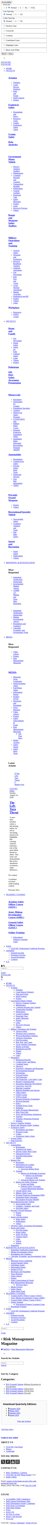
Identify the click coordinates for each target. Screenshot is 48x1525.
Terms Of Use (31, 1523)
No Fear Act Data (13, 1514)
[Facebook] (8, 1463)
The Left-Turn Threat (14, 807)
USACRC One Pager (14, 1447)
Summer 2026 (14, 1409)
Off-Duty (29, 1391)
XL (26, 8)
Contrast (9, 36)
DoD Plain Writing (13, 1508)
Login (3, 973)
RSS (7, 1384)
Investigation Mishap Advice (18, 586)
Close (11, 54)
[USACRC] (6, 62)
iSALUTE (10, 1512)
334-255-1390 (30, 1485)
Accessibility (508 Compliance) (18, 1499)
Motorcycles (19, 784)
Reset (4, 54)
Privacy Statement (17, 1523)
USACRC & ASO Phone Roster (18, 1475)
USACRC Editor (14, 790)
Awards (27, 1393)
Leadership (10, 1451)
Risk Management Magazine (18, 660)
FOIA (8, 1510)
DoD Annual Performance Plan (18, 1501)
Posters (16, 656)
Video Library (16, 653)
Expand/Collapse (16, 1384)
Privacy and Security (14, 1517)
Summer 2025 (14, 1413)
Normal (14, 8)
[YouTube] (13, 1463)
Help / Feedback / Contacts (16, 1473)
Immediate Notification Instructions (18, 579)
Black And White (12, 50)
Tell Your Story (7, 1429)
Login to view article (9, 1438)
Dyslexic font (11, 26)
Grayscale (10, 31)
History (9, 1449)
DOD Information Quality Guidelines (20, 1503)
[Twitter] (3, 1463)
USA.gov (9, 1519)
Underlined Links (13, 40)
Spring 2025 (14, 1415)
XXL (33, 8)
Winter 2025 (14, 1411)
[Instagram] (17, 1463)
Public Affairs (11, 1477)
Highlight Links (12, 45)
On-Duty (29, 1389)
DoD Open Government (15, 1506)
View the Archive (24, 1421)
